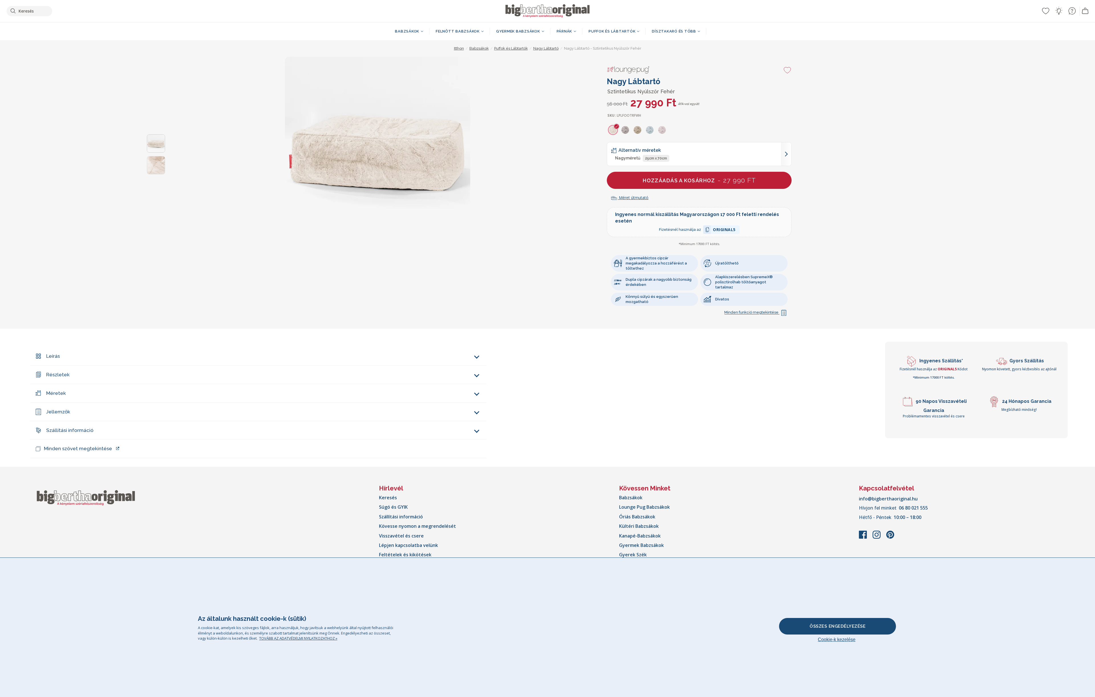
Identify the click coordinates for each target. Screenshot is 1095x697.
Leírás (53, 356)
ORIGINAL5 (724, 230)
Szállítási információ (70, 430)
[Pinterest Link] (890, 537)
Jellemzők (58, 412)
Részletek (58, 374)
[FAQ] (1072, 11)
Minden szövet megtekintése (78, 448)
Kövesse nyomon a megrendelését (417, 526)
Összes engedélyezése (837, 626)
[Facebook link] (863, 537)
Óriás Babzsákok (637, 517)
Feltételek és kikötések (405, 554)
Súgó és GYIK (393, 507)
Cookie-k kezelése (836, 639)
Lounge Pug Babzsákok (644, 507)
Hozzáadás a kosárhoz (699, 180)
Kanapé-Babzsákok (640, 536)
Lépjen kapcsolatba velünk (408, 545)
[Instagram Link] (877, 537)
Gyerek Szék (633, 554)
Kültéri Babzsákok (639, 526)
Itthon (459, 48)
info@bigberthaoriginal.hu (888, 499)
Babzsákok (630, 497)
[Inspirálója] (1059, 11)
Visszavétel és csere (401, 536)
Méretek (56, 393)
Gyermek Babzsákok (641, 545)
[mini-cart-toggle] (1085, 11)
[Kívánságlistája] (1045, 11)
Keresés (388, 497)
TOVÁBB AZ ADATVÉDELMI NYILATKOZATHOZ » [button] (298, 638)
